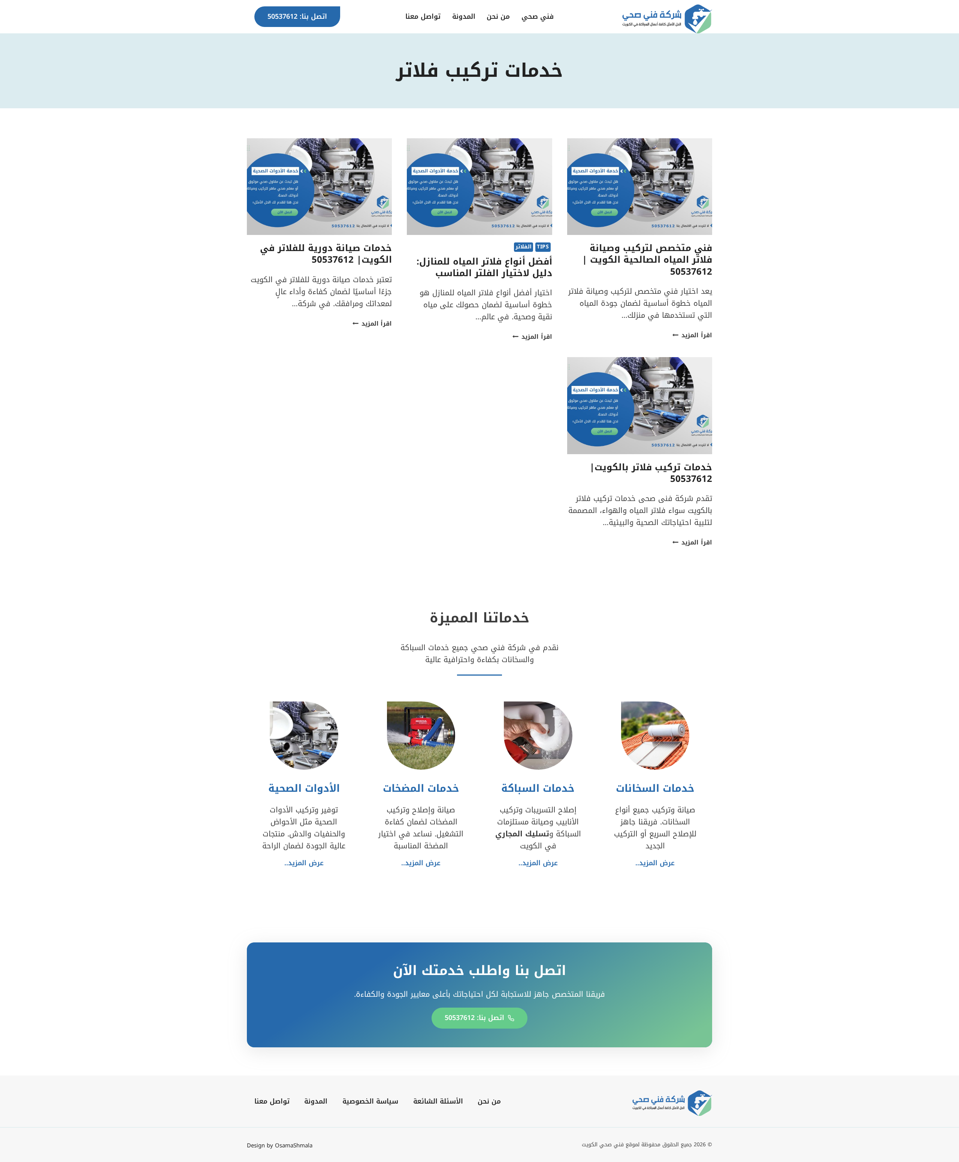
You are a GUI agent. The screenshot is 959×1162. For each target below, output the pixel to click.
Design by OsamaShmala (279, 1145)
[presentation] (639, 186)
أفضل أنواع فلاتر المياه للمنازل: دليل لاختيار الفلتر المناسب (484, 267)
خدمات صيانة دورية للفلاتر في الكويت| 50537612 (326, 253)
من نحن (498, 16)
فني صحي (537, 16)
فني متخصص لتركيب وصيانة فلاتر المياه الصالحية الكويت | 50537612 (647, 259)
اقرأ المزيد (692, 335)
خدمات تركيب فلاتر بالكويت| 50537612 (651, 473)
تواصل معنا (423, 16)
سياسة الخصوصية (370, 1101)
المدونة (463, 16)
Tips (543, 247)
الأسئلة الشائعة (438, 1101)
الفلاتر (523, 247)
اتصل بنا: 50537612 (297, 16)
